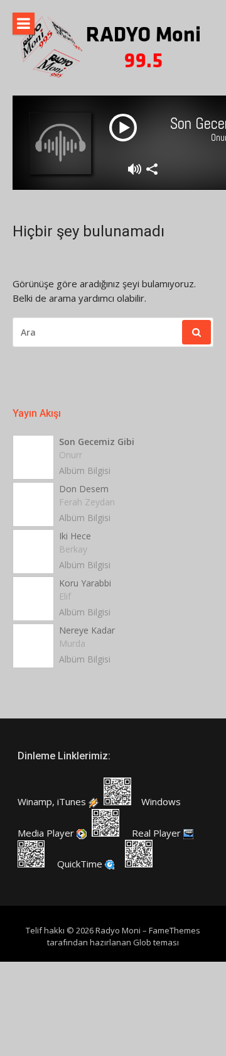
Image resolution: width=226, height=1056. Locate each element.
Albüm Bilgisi (84, 470)
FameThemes (174, 930)
